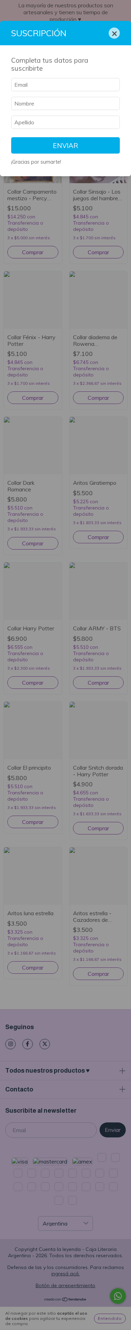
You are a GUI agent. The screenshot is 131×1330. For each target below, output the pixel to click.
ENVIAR (65, 145)
